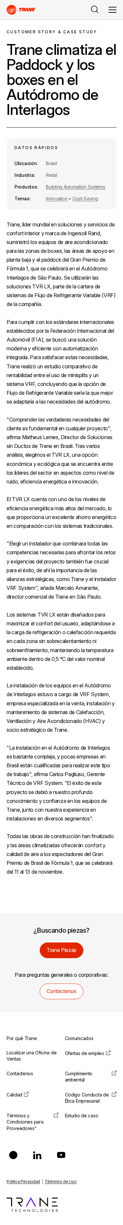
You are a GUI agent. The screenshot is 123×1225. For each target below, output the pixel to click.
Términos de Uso (60, 1181)
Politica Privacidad (23, 1181)
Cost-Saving (85, 198)
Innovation (56, 198)
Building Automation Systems (75, 187)
